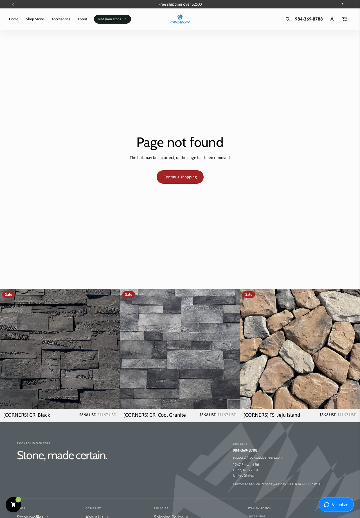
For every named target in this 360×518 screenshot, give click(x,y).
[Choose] (111, 400)
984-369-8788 (245, 450)
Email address (257, 516)
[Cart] (345, 19)
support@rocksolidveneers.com (258, 457)
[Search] (288, 19)
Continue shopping (180, 177)
